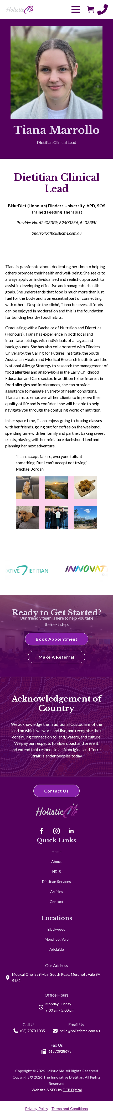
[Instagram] (56, 831)
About (56, 861)
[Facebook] (42, 831)
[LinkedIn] (71, 831)
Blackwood (56, 929)
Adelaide (56, 949)
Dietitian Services (56, 881)
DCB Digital (72, 1090)
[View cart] (90, 9)
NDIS (56, 871)
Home (56, 851)
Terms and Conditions (70, 1109)
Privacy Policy (36, 1109)
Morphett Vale (57, 939)
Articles (56, 891)
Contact (56, 901)
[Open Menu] (75, 9)
